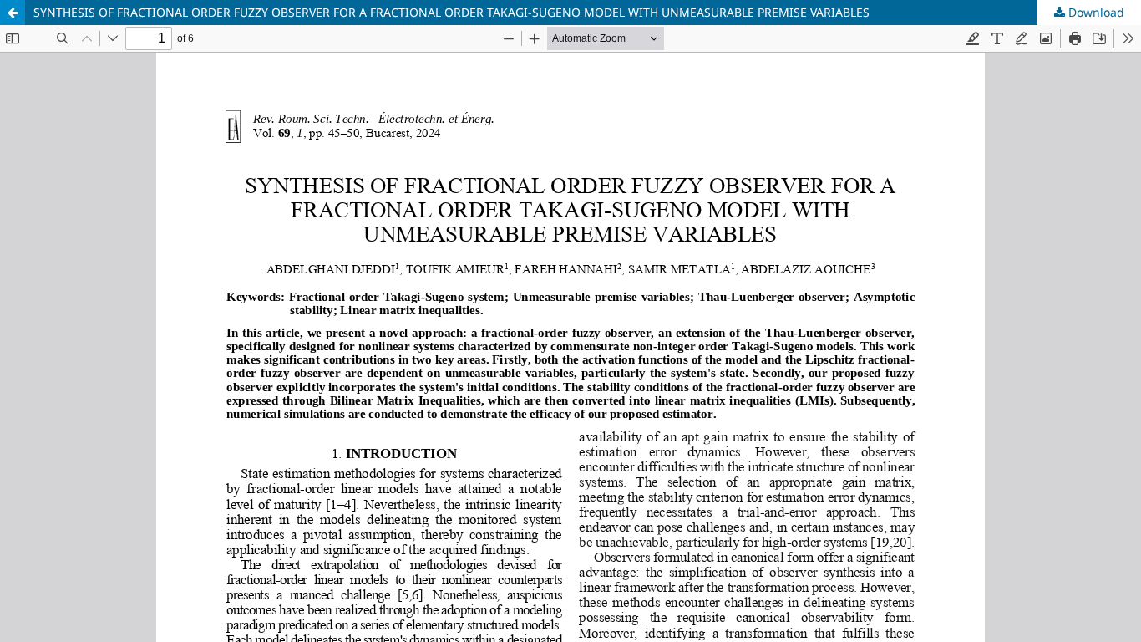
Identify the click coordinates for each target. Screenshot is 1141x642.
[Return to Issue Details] (12, 12)
